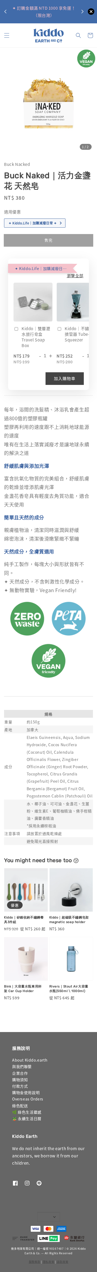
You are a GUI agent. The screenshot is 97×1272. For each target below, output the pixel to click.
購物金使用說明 (26, 1092)
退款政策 (62, 1262)
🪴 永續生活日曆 (26, 1118)
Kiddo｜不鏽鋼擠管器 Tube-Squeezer (79, 334)
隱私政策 (48, 1262)
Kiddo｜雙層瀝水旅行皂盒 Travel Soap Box (36, 337)
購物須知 (20, 1079)
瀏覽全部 (75, 275)
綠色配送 (20, 1105)
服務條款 (34, 1262)
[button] (7, 35)
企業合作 (20, 1073)
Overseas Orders (27, 1099)
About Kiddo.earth (29, 1060)
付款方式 (20, 1086)
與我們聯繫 (22, 1066)
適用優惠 (12, 211)
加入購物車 (64, 378)
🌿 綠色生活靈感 (26, 1112)
